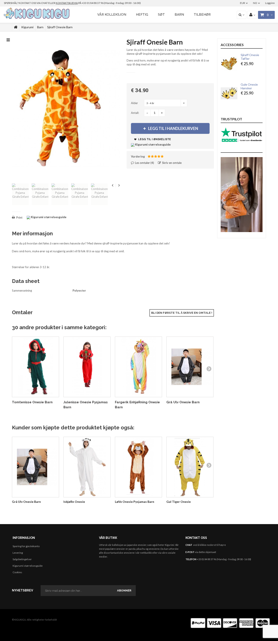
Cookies (17, 572)
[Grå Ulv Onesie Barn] (189, 367)
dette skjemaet (207, 552)
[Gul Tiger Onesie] (189, 467)
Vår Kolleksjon (111, 15)
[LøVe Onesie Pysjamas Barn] (138, 467)
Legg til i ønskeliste (154, 139)
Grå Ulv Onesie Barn (183, 402)
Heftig (142, 15)
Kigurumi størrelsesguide (28, 565)
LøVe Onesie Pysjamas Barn (134, 501)
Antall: (135, 113)
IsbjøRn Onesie (74, 501)
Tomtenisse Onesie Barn (32, 402)
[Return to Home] (16, 27)
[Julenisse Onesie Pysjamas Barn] (87, 367)
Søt (161, 15)
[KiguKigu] (37, 13)
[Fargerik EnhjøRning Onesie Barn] (138, 367)
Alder (135, 103)
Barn (179, 15)
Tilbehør (202, 15)
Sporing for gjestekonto (26, 546)
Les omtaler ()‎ (144, 162)
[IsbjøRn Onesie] (87, 467)
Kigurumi (27, 27)
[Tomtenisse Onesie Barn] (35, 367)
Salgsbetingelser (22, 559)
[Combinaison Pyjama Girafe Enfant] (20, 194)
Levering (18, 552)
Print (19, 217)
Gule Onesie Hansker (249, 86)
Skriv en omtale (171, 162)
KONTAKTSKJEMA (67, 3)
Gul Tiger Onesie (178, 501)
